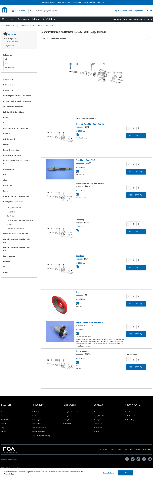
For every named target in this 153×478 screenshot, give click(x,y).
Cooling (5, 123)
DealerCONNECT (68, 424)
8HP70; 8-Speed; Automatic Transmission (17, 101)
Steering (6, 267)
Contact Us (148, 19)
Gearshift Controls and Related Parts (20, 220)
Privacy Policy (129, 412)
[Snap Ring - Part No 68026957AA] (60, 235)
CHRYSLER (113, 450)
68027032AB (80, 358)
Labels (5, 191)
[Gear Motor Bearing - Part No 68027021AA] (60, 199)
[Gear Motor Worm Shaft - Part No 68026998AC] (60, 169)
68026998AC (80, 167)
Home (3, 26)
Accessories (9, 68)
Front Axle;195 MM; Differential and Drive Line (16, 162)
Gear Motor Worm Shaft (85, 160)
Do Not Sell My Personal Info (133, 416)
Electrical (6, 134)
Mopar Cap (67, 420)
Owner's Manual (37, 424)
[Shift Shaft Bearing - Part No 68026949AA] (60, 139)
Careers (96, 412)
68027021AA (80, 191)
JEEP (132, 450)
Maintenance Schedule (39, 428)
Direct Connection (135, 19)
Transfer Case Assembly (15, 229)
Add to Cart (134, 135)
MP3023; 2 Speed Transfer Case (13, 202)
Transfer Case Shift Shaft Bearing (90, 124)
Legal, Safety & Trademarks (102, 416)
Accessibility (98, 428)
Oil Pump (10, 225)
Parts (6, 63)
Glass (5, 180)
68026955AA (80, 299)
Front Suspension (9, 169)
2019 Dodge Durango (12, 26)
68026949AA (80, 131)
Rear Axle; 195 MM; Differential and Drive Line (16, 240)
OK (125, 473)
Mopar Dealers (68, 416)
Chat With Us (5, 420)
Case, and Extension (14, 208)
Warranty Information (38, 432)
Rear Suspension (9, 256)
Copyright (97, 420)
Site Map (4, 432)
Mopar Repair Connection (71, 412)
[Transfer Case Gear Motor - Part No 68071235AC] (60, 331)
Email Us (3, 424)
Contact (96, 432)
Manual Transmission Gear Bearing (90, 183)
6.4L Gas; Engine (8, 90)
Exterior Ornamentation (11, 150)
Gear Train (10, 216)
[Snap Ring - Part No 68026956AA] (60, 271)
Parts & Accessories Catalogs (41, 436)
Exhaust (6, 144)
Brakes (5, 117)
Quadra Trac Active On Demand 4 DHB (15, 234)
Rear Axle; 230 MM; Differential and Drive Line (16, 249)
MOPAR (138, 450)
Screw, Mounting (83, 351)
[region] (76, 473)
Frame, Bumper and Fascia (12, 155)
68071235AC (80, 329)
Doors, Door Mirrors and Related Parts (16, 128)
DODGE (120, 450)
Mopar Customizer (120, 19)
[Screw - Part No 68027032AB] (60, 366)
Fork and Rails (11, 212)
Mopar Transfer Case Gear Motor (89, 322)
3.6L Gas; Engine (8, 79)
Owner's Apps (36, 420)
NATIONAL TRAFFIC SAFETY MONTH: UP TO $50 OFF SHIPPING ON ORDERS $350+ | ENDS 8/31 (73, 2)
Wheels (5, 272)
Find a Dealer (36, 412)
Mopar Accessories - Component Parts (16, 196)
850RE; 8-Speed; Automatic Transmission (17, 96)
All (6, 59)
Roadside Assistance (7, 412)
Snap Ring (80, 220)
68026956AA (80, 263)
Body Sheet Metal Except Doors (13, 112)
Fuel (4, 175)
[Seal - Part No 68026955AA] (60, 304)
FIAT (126, 450)
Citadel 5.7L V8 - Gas (26, 26)
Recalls (34, 416)
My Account (139, 11)
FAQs (2, 428)
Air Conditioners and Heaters (13, 107)
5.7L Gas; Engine (8, 85)
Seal (77, 292)
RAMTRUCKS (147, 450)
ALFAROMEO (104, 450)
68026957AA (80, 227)
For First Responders (7, 416)
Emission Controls (9, 139)
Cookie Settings (129, 420)
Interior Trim (7, 185)
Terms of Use (98, 424)
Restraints (6, 261)
